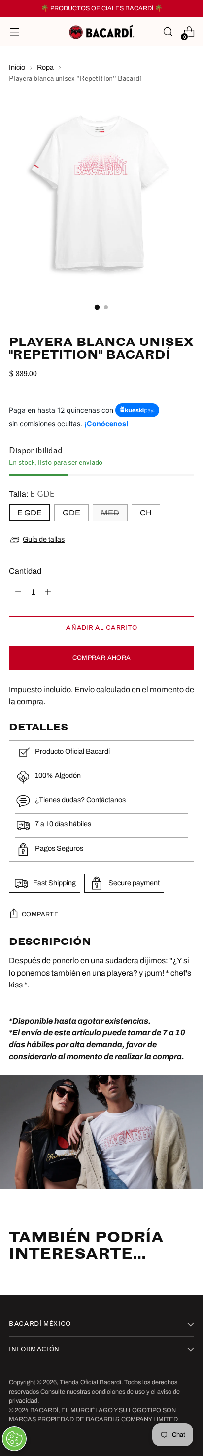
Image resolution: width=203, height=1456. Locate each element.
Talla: (32, 494)
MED (110, 513)
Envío (84, 689)
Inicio (17, 67)
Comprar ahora (101, 657)
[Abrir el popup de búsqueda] (168, 32)
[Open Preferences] (14, 1438)
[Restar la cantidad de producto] (18, 592)
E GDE (29, 513)
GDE (71, 513)
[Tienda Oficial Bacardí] (101, 32)
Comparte (40, 914)
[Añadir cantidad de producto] (48, 592)
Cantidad (25, 571)
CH (146, 513)
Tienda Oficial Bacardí (90, 1382)
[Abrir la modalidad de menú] (14, 32)
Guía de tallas (44, 539)
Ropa (45, 67)
